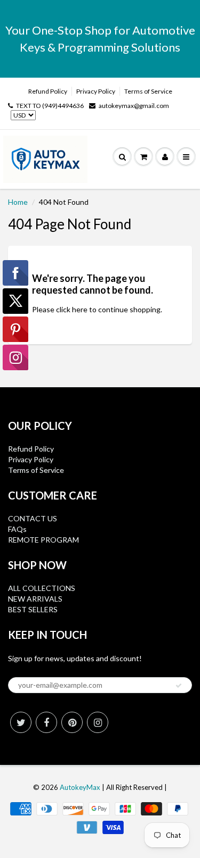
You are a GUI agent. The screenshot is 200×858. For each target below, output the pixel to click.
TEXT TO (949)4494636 (50, 106)
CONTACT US (32, 518)
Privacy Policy (95, 91)
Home (18, 201)
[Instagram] (97, 722)
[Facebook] (46, 722)
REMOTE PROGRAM (43, 539)
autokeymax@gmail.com (134, 106)
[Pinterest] (72, 722)
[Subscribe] (178, 685)
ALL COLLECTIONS (41, 588)
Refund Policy (47, 91)
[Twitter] (20, 722)
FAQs (17, 529)
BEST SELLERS (33, 609)
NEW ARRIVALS (35, 598)
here (79, 309)
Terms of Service (148, 91)
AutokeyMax (80, 787)
